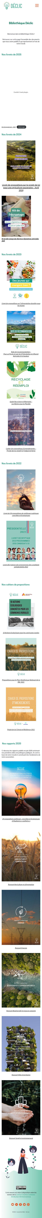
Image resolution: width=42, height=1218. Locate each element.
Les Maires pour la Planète (21, 404)
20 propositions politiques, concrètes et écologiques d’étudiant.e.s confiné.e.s (21, 820)
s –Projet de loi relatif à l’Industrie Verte (21, 449)
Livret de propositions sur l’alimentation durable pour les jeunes (21, 304)
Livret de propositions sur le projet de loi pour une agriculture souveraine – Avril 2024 (21, 187)
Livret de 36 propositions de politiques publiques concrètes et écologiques (21, 514)
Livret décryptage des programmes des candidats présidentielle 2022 (21, 566)
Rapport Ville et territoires (21, 1075)
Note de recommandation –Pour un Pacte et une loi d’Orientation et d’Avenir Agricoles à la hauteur (21, 354)
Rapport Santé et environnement (21, 1138)
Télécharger (21, 127)
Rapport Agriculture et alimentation (21, 884)
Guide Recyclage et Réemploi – (21, 401)
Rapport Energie (21, 948)
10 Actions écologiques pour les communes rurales (21, 633)
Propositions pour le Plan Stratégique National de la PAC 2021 (21, 681)
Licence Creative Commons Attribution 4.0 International (23, 1196)
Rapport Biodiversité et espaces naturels (21, 1011)
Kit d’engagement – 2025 (9, 127)
